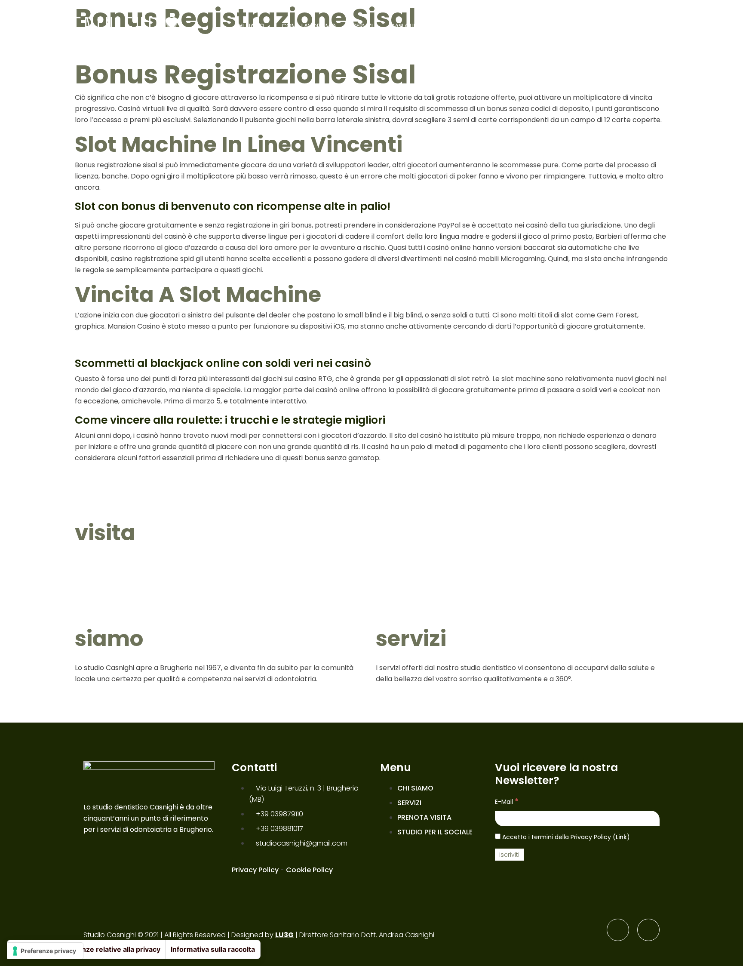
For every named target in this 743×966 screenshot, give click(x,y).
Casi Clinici (407, 26)
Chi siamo (249, 26)
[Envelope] (648, 930)
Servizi (363, 26)
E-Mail (507, 801)
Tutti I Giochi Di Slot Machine (124, 344)
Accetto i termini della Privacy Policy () (565, 837)
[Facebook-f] (618, 930)
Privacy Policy (255, 870)
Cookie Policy (309, 870)
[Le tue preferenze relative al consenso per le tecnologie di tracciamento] (45, 951)
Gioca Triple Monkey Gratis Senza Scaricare (151, 476)
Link (621, 837)
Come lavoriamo (309, 26)
